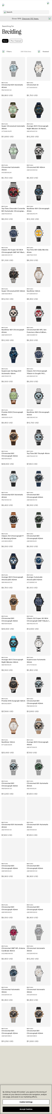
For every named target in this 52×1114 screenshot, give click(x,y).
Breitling (11, 31)
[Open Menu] (3, 5)
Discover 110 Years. (30, 19)
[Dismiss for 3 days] (48, 18)
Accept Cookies (26, 1109)
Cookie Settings (26, 1102)
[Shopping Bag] (48, 5)
